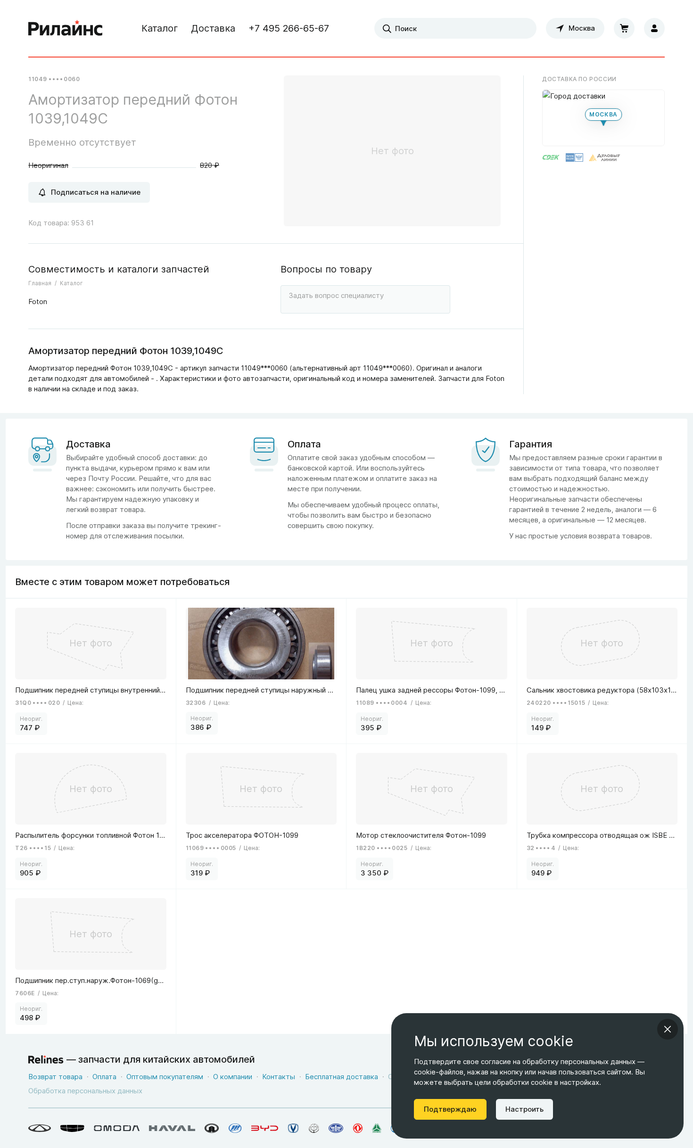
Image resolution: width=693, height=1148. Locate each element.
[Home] (65, 28)
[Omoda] (117, 1128)
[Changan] (293, 1128)
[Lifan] (235, 1128)
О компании (232, 1076)
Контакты (278, 1076)
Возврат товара (55, 1076)
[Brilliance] (313, 1128)
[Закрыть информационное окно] (667, 1029)
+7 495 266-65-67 (288, 28)
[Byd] (264, 1128)
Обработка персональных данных (85, 1090)
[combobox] (455, 28)
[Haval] (172, 1128)
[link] (91, 671)
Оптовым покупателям (164, 1076)
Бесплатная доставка (341, 1076)
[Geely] (72, 1128)
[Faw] (336, 1128)
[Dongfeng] (358, 1128)
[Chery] (39, 1128)
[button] (603, 118)
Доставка (213, 28)
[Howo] (376, 1128)
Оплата (104, 1076)
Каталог (159, 28)
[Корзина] (624, 28)
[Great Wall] (212, 1128)
